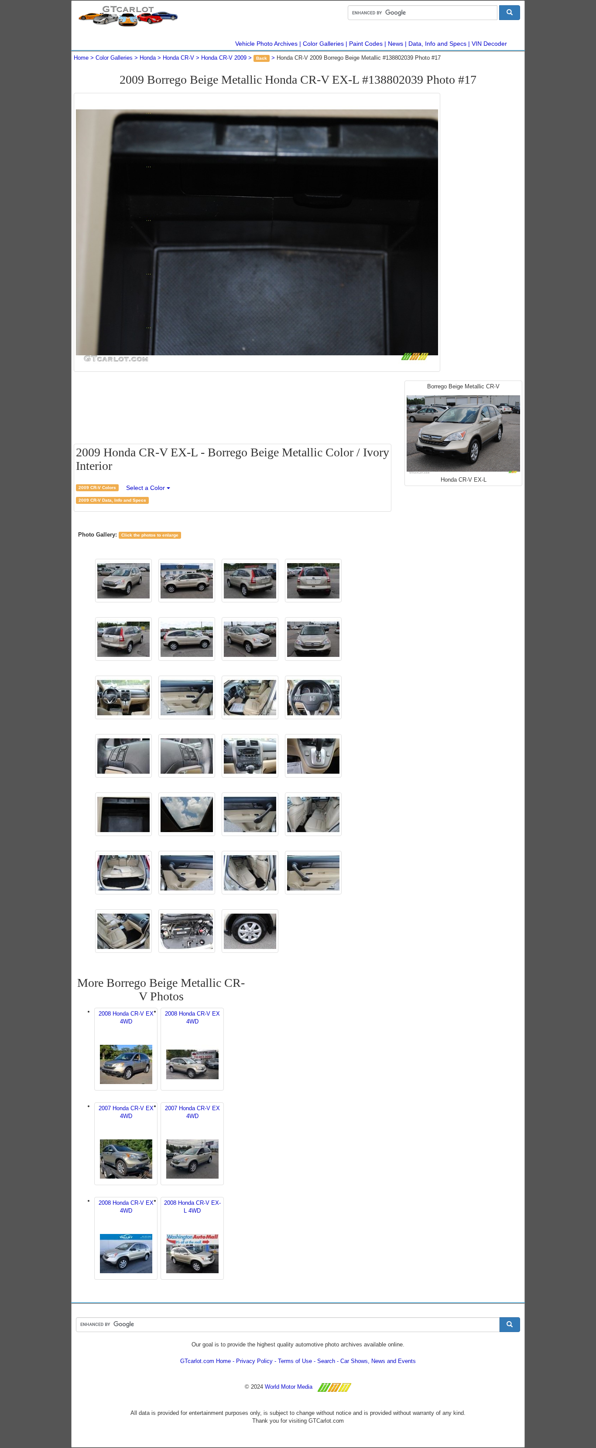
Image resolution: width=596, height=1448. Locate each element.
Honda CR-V (178, 57)
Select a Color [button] (146, 487)
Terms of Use (295, 1361)
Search (326, 1361)
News (395, 43)
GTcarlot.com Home (205, 1361)
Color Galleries (323, 43)
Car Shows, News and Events (378, 1361)
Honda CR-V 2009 (224, 57)
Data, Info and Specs (437, 43)
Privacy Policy (254, 1361)
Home (81, 57)
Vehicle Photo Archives (266, 43)
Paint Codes (366, 43)
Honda (148, 57)
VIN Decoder (489, 43)
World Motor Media (288, 1386)
